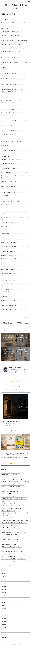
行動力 (16, 534)
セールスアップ (6, 553)
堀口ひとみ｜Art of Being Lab (15, 6)
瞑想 (4, 539)
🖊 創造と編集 (6, 477)
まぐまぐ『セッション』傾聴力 (9, 529)
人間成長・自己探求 (21, 513)
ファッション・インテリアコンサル (10, 561)
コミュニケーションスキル (8, 546)
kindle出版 (5, 484)
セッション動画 (24, 561)
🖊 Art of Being (6, 474)
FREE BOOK (21, 496)
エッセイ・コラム (13, 539)
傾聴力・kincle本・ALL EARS (9, 505)
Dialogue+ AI (24, 481)
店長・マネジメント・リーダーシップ (10, 549)
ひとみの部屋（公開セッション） (9, 501)
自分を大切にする (7, 525)
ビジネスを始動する (7, 534)
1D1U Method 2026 (16, 472)
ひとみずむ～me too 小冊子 (8, 558)
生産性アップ (24, 537)
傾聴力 (16, 537)
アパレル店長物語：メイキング (9, 496)
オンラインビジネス (7, 537)
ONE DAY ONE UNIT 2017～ (9, 527)
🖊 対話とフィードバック (8, 479)
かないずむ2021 (22, 522)
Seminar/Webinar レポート (8, 532)
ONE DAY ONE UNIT (19, 498)
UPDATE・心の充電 (7, 551)
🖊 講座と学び (15, 474)
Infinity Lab (18, 541)
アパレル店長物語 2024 (7, 493)
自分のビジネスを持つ (22, 532)
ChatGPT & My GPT (7, 498)
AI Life (13, 484)
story (4, 556)
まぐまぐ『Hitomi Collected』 (9, 522)
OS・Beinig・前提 (13, 481)
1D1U (4, 481)
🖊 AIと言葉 (19, 479)
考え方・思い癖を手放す (8, 513)
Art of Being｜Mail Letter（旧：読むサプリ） (12, 517)
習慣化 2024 (19, 486)
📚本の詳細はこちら (15, 463)
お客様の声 (11, 556)
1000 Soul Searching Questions (19, 553)
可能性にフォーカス (7, 508)
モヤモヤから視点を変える (8, 510)
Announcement (18, 525)
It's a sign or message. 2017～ (9, 544)
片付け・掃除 (21, 558)
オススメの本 (18, 551)
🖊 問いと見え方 (16, 477)
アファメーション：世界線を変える (10, 491)
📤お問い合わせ (15, 381)
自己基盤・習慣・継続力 (8, 503)
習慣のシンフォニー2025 (8, 486)
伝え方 (19, 546)
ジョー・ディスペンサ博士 (8, 489)
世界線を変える (22, 505)
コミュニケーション (7, 515)
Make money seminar (7, 541)
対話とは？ (18, 508)
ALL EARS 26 (5, 472)
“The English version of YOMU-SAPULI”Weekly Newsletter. (15, 520)
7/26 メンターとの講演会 (10, 120)
